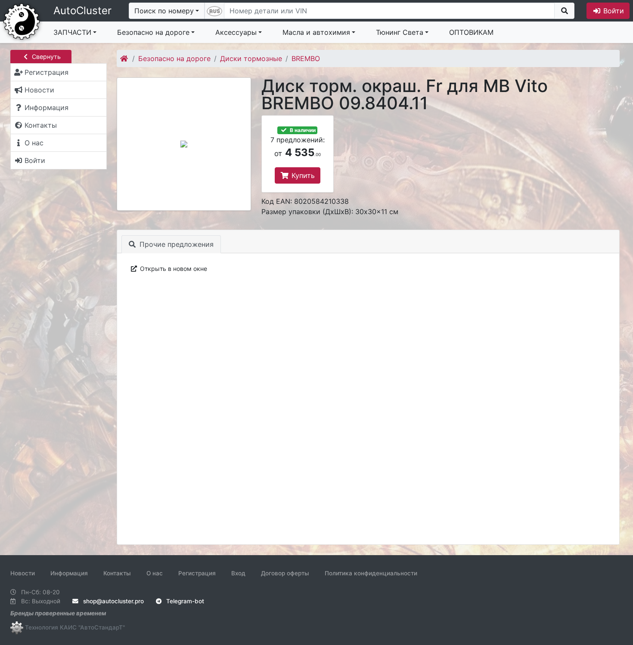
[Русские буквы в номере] (214, 11)
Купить (302, 175)
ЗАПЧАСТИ (72, 32)
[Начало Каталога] (124, 58)
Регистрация (197, 573)
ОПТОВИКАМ (471, 32)
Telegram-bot (184, 601)
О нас (154, 573)
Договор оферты (285, 573)
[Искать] (564, 11)
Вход (238, 573)
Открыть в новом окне (172, 268)
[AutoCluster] (21, 20)
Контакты (117, 573)
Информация (69, 573)
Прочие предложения (175, 244)
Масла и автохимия (316, 32)
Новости (22, 573)
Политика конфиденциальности (371, 573)
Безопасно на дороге (153, 32)
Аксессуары (236, 32)
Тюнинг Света (399, 32)
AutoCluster (82, 10)
